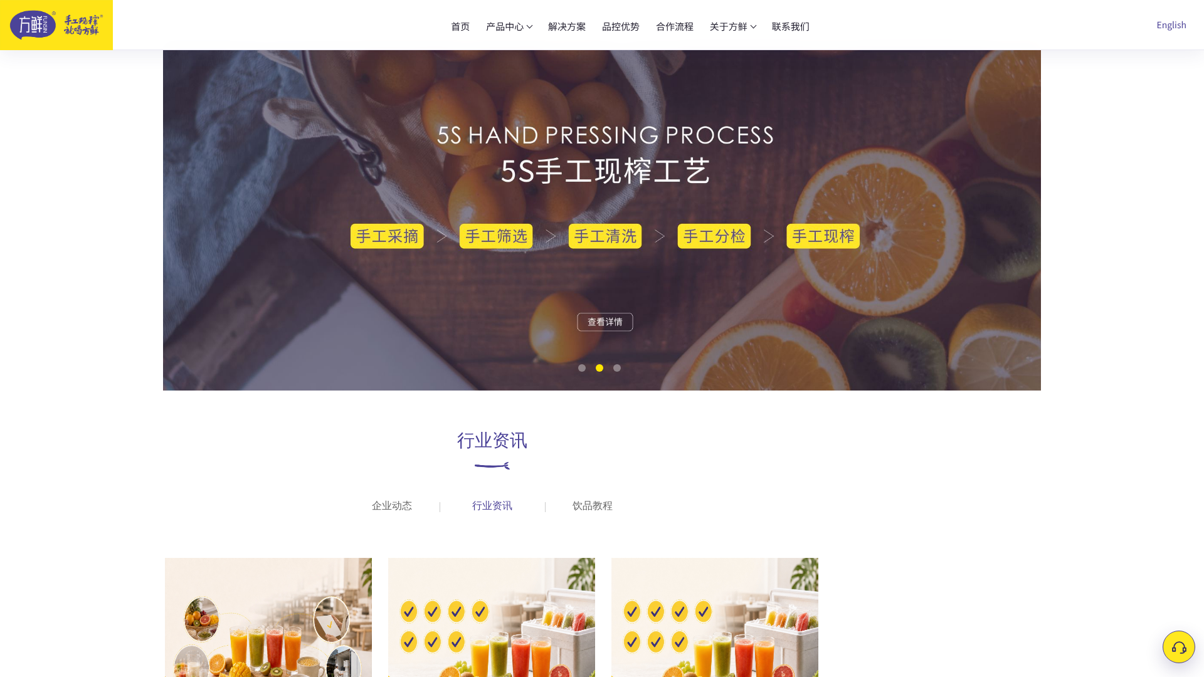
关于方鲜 (728, 26)
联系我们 (791, 26)
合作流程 (675, 26)
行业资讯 (492, 506)
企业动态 (392, 506)
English (1171, 25)
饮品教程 (593, 506)
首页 (460, 26)
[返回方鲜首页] (66, 25)
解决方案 (567, 26)
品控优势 (621, 26)
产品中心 (505, 26)
